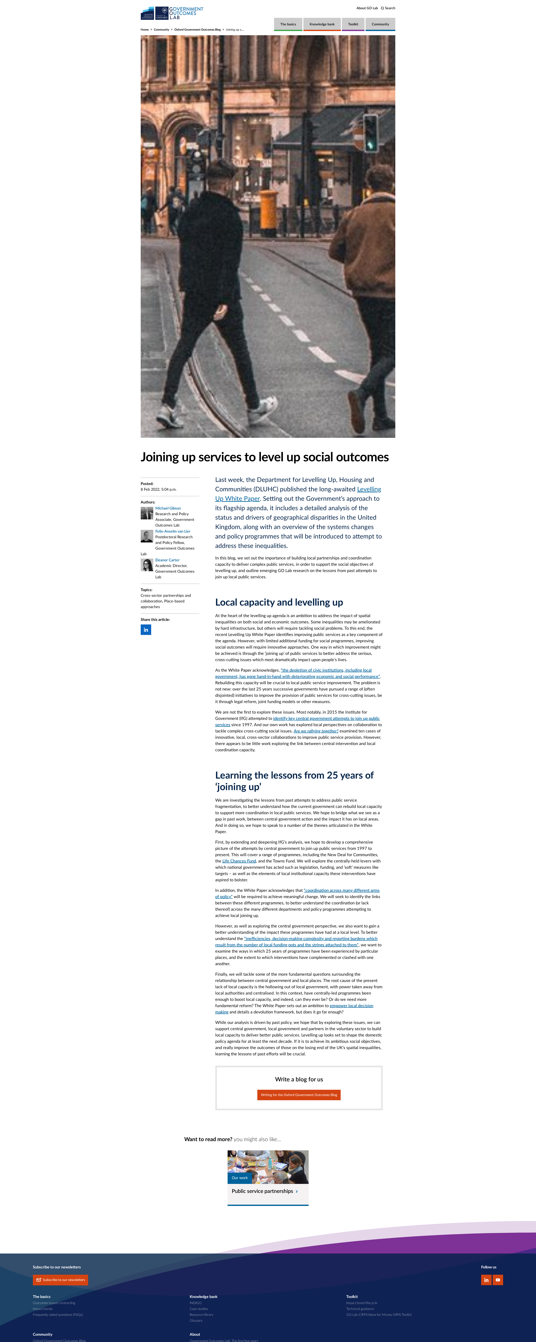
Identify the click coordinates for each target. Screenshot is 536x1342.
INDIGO (196, 1303)
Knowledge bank (322, 24)
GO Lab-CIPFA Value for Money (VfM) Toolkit (378, 1314)
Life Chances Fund (239, 861)
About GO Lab (367, 8)
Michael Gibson (168, 508)
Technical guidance (360, 1309)
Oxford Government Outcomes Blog (197, 29)
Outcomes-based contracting (54, 1303)
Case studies (199, 1309)
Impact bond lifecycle (361, 1303)
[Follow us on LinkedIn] (486, 1280)
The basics (288, 24)
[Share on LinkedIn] (146, 629)
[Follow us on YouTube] (498, 1280)
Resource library (201, 1314)
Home (145, 29)
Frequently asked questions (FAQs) (58, 1314)
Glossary (196, 1320)
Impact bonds (43, 1309)
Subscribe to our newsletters (64, 1280)
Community (380, 24)
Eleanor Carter (167, 560)
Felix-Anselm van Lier (173, 531)
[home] (172, 13)
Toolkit (353, 24)
